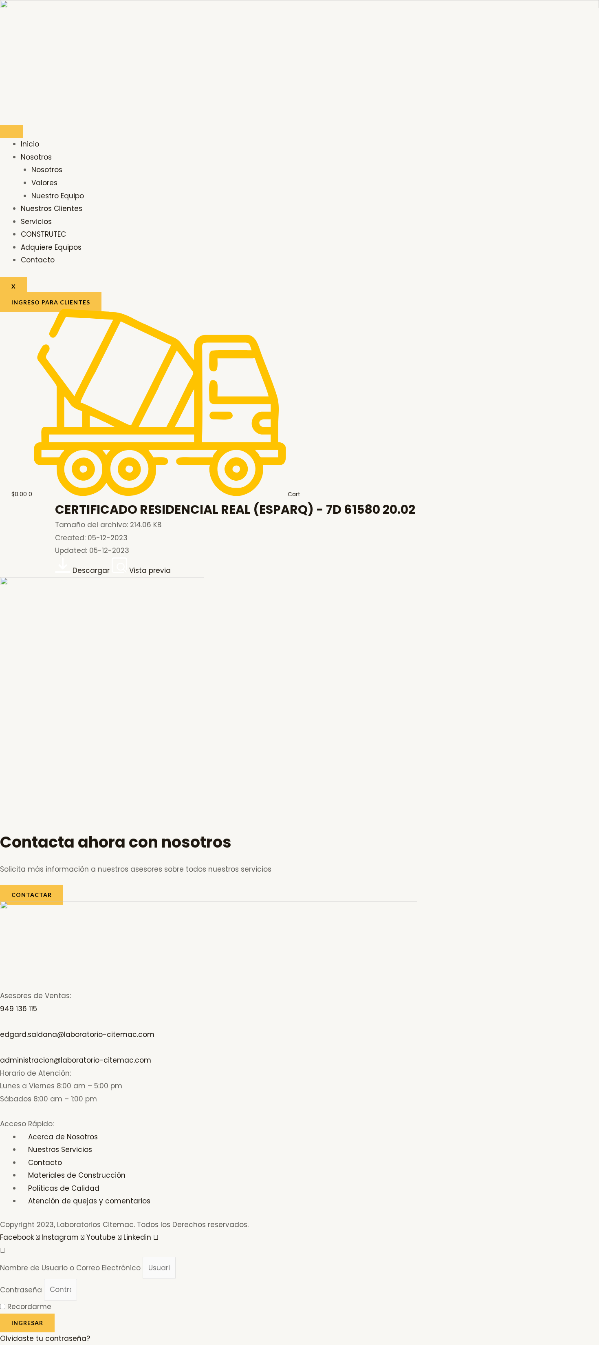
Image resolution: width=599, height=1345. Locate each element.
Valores (44, 183)
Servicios (36, 221)
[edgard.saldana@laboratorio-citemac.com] (2, 1021)
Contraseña (21, 1289)
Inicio (30, 144)
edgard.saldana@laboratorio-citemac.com (77, 1034)
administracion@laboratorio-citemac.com (75, 1060)
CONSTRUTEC (43, 234)
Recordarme (28, 1307)
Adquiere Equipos (51, 247)
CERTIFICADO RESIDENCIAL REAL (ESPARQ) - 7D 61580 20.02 (235, 509)
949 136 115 (18, 1009)
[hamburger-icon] (11, 131)
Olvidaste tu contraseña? (45, 1338)
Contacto (38, 260)
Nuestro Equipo (57, 196)
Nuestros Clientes (51, 208)
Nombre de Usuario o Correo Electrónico (70, 1268)
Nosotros (36, 157)
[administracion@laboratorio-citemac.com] (2, 1047)
